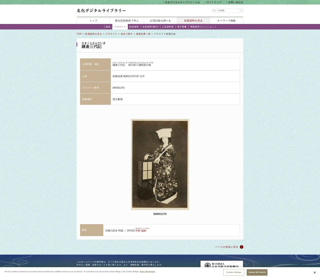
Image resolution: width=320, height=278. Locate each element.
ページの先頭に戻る (226, 247)
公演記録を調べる (160, 20)
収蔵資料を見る (193, 20)
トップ (94, 20)
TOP (79, 34)
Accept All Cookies (257, 272)
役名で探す (127, 34)
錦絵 (108, 26)
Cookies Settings (234, 272)
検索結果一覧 (143, 34)
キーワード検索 (226, 20)
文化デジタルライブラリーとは (182, 2)
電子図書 (182, 26)
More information (147, 271)
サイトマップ (214, 2)
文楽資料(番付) (150, 26)
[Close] (314, 272)
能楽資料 (134, 26)
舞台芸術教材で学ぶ (127, 20)
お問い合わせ (235, 2)
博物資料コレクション (202, 26)
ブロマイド (120, 26)
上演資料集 (168, 26)
